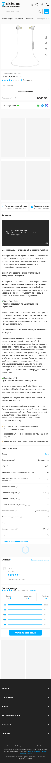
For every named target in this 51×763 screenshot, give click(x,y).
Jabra (47, 454)
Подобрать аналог (25, 91)
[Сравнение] (32, 4)
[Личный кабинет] (42, 4)
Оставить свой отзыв (40, 560)
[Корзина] (47, 4)
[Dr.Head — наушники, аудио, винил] (11, 4)
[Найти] (39, 11)
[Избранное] (36, 4)
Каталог (6, 688)
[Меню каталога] (46, 11)
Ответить (11, 579)
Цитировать (20, 579)
